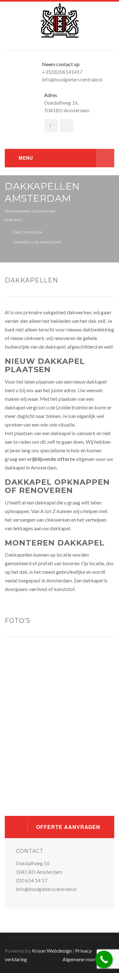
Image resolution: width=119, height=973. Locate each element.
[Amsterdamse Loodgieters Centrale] (60, 20)
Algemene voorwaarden (88, 959)
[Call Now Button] (104, 959)
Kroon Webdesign (52, 951)
